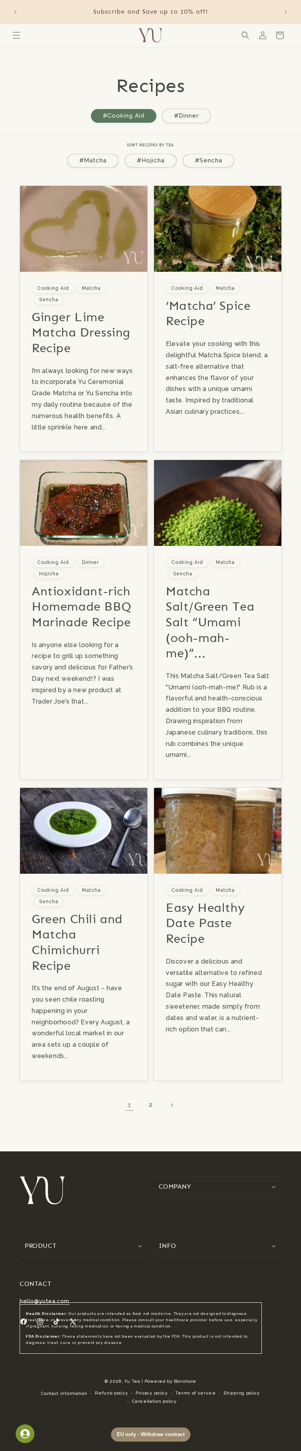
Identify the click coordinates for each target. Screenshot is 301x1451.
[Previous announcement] (15, 11)
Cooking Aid (53, 288)
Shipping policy (241, 1393)
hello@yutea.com (44, 1301)
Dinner (90, 562)
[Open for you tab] (25, 1433)
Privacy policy (152, 1393)
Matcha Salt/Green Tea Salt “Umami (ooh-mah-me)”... (210, 622)
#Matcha (93, 160)
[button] (16, 35)
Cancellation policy (154, 1401)
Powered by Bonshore (170, 1381)
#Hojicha (151, 160)
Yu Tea (132, 1381)
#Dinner (186, 115)
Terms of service (195, 1393)
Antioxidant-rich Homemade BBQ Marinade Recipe (81, 606)
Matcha (91, 288)
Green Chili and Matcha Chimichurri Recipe (77, 942)
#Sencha (208, 160)
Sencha (48, 299)
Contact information (64, 1393)
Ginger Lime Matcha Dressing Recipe (81, 332)
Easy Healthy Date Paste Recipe (205, 923)
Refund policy (111, 1393)
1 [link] (129, 1105)
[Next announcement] (285, 11)
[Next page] (171, 1105)
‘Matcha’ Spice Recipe (208, 313)
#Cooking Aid (124, 115)
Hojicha (49, 573)
